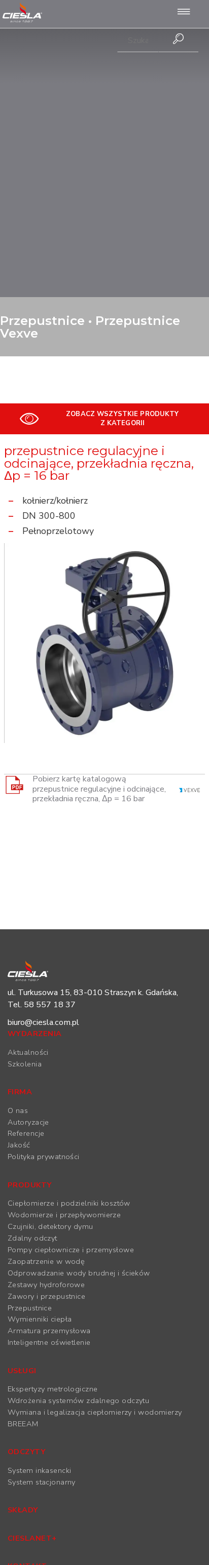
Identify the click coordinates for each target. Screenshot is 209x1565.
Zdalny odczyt (32, 1238)
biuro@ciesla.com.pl (43, 1022)
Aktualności (28, 1052)
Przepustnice (30, 1308)
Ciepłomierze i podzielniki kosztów (69, 1203)
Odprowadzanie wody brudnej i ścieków (79, 1273)
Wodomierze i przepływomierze (64, 1215)
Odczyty (26, 1452)
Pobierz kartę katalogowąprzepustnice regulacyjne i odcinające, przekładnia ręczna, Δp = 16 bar (99, 789)
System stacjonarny (42, 1482)
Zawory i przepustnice (46, 1296)
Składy (23, 1510)
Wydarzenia (34, 1033)
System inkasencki (39, 1470)
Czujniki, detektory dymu (50, 1226)
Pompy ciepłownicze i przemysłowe (71, 1250)
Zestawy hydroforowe (46, 1285)
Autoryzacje (28, 1122)
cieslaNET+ (32, 1538)
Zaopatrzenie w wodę (46, 1261)
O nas (18, 1110)
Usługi (22, 1371)
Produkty (30, 1185)
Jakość (19, 1145)
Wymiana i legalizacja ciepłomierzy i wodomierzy (95, 1412)
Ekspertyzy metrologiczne (53, 1389)
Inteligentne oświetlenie (49, 1342)
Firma (20, 1092)
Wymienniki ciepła (40, 1319)
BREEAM (23, 1424)
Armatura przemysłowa (49, 1331)
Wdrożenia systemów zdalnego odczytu (78, 1400)
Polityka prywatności (44, 1156)
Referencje (26, 1133)
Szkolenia (25, 1064)
